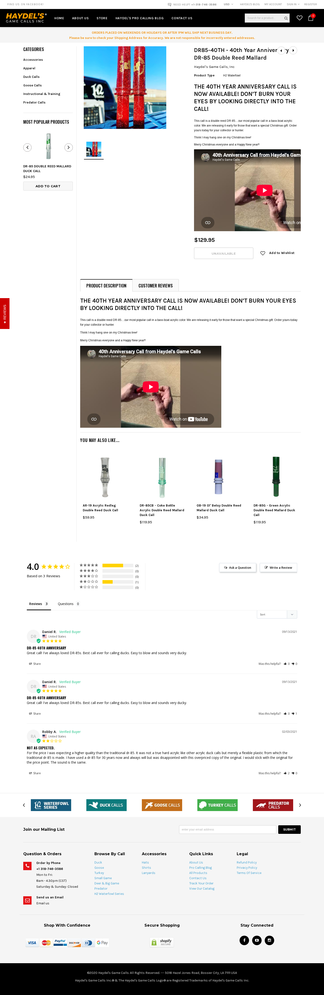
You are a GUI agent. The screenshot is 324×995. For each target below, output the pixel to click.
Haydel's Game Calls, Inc (214, 67)
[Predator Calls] (273, 805)
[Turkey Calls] (217, 805)
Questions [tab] (66, 603)
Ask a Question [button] (240, 567)
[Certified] (162, 942)
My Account (273, 4)
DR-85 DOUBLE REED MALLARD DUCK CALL (47, 168)
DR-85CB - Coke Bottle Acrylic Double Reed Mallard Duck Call (162, 510)
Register (310, 4)
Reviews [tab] (35, 603)
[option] (61, 4)
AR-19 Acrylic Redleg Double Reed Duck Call (100, 507)
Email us (42, 903)
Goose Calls (32, 85)
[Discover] (74, 942)
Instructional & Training (41, 94)
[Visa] (32, 942)
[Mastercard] (46, 942)
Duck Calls (31, 77)
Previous (281, 50)
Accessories (33, 60)
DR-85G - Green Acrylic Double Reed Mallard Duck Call (274, 510)
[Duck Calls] (106, 805)
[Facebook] (244, 940)
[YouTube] (257, 940)
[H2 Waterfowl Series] (51, 805)
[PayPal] (60, 942)
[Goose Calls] (162, 805)
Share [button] (36, 664)
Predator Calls (34, 102)
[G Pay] (102, 942)
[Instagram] (269, 940)
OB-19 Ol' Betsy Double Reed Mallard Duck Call (219, 507)
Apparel (29, 68)
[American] (88, 942)
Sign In (291, 4)
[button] (286, 664)
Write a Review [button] (281, 567)
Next (293, 50)
